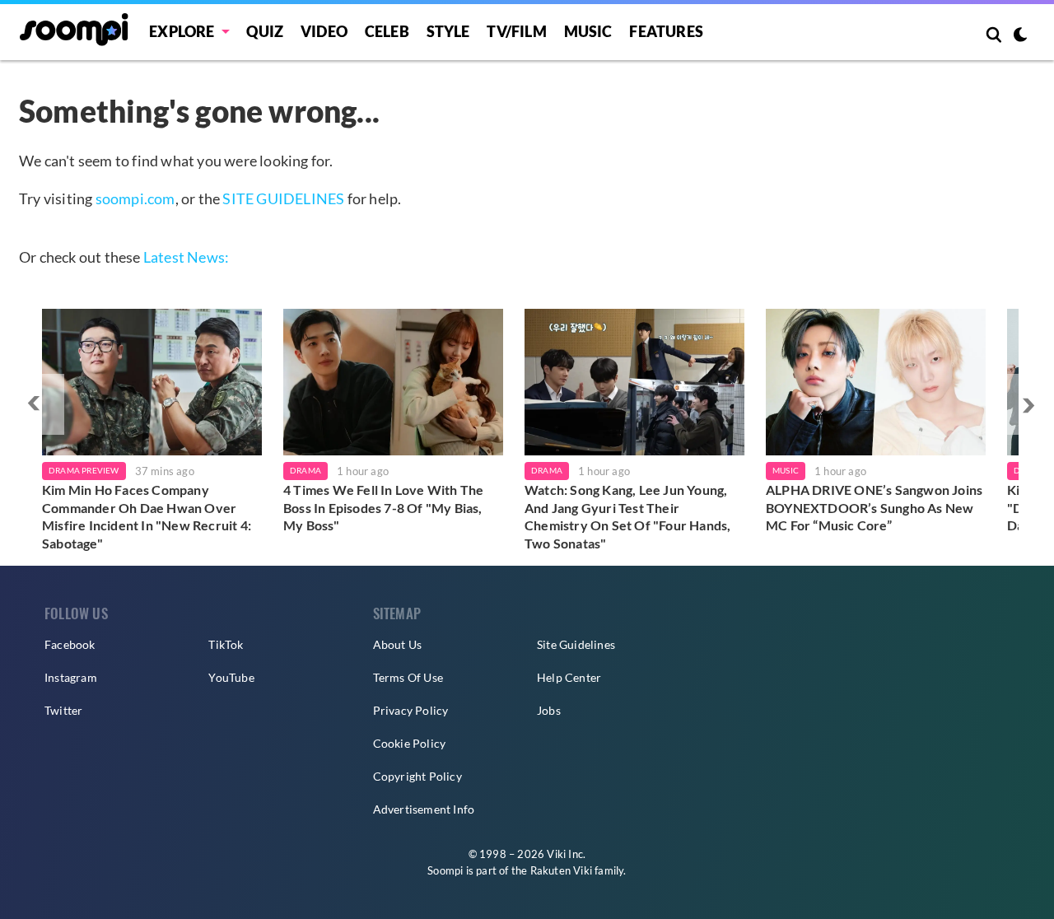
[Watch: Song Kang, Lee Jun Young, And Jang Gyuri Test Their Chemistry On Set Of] (634, 382)
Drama (305, 470)
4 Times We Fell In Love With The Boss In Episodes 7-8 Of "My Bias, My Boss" (383, 507)
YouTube (231, 677)
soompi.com (135, 198)
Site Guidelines (576, 644)
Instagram (70, 677)
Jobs (549, 710)
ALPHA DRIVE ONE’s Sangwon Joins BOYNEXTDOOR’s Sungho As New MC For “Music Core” (874, 507)
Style (448, 31)
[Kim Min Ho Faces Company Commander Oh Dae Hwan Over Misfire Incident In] (152, 382)
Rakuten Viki (561, 870)
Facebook (70, 644)
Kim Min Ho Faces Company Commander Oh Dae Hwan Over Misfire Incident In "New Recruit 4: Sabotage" (146, 516)
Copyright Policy (417, 776)
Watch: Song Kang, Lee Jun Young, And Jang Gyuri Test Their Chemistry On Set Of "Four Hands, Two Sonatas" (627, 516)
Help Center (569, 677)
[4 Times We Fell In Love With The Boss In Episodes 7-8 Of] (393, 382)
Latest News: (186, 257)
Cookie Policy (409, 743)
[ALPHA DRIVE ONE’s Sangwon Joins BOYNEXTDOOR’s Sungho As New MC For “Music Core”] (876, 382)
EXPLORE (181, 31)
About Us (397, 644)
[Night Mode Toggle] (1020, 36)
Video (324, 31)
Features (666, 31)
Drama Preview (84, 470)
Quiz (264, 31)
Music (588, 31)
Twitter (63, 710)
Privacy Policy (411, 710)
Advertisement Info (424, 809)
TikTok (225, 644)
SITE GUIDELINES (283, 198)
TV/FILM (516, 31)
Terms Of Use (408, 677)
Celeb (387, 31)
